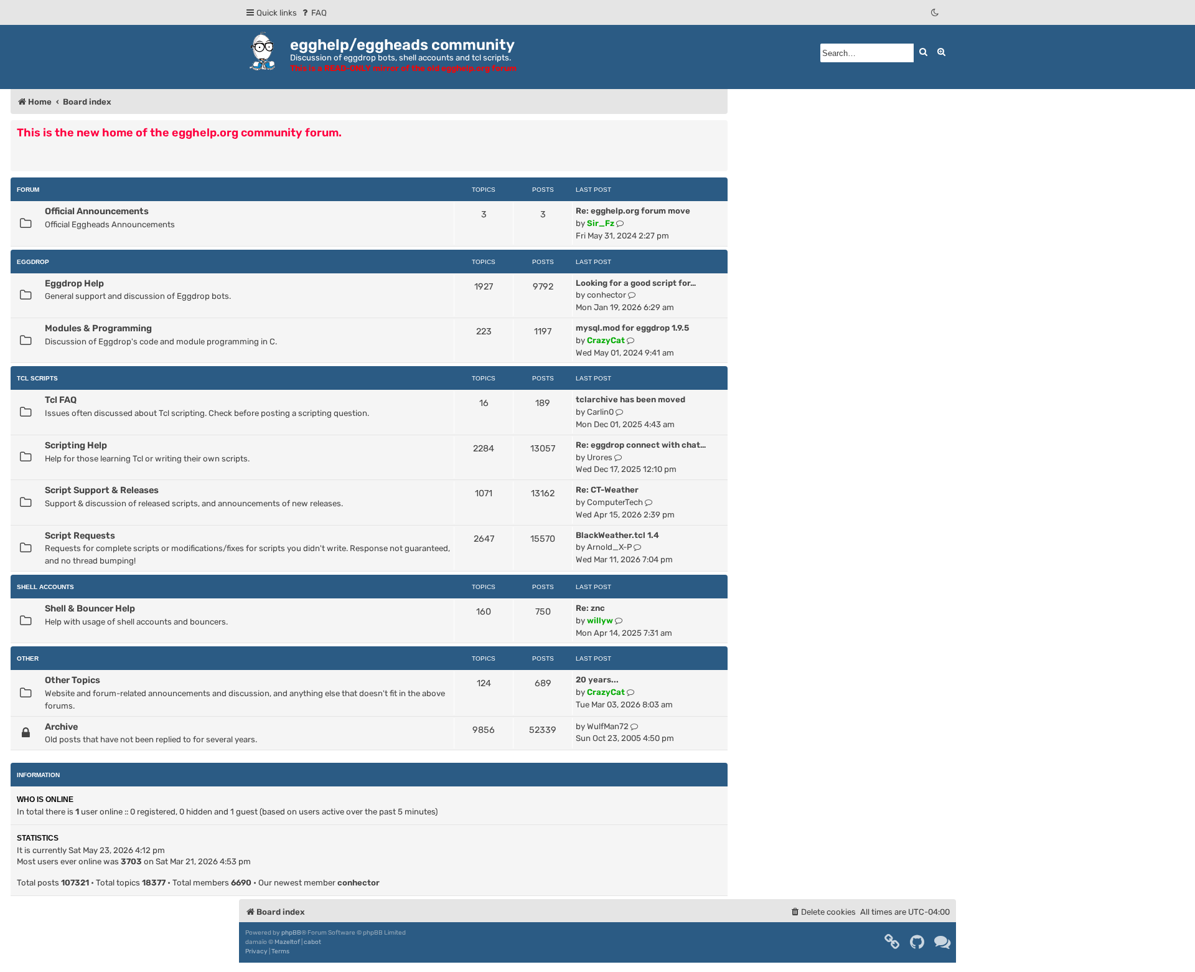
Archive (61, 726)
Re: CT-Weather (607, 489)
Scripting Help (76, 445)
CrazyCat (606, 340)
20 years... (597, 679)
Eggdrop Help (74, 283)
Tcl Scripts (37, 378)
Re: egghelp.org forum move (633, 210)
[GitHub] (918, 942)
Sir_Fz (600, 223)
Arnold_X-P (609, 547)
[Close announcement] (719, 129)
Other (28, 658)
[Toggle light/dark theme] (935, 13)
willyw (600, 620)
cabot (312, 942)
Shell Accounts (45, 586)
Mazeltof (287, 942)
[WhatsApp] (943, 942)
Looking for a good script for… (636, 283)
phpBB (291, 933)
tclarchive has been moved (630, 399)
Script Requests (80, 535)
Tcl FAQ (61, 399)
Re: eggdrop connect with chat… (641, 445)
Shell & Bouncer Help (90, 608)
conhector (606, 295)
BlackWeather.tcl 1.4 (617, 535)
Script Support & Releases (102, 490)
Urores (599, 457)
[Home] (264, 51)
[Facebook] (892, 942)
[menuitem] (313, 13)
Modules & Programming (98, 328)
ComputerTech (615, 502)
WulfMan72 (608, 726)
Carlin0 (600, 412)
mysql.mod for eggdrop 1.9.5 (632, 328)
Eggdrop (33, 261)
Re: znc (590, 608)
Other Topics (72, 680)
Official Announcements (97, 211)
